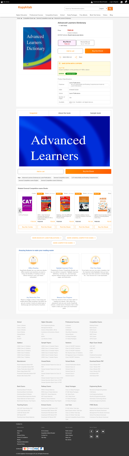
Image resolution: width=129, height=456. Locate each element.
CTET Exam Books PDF (23, 410)
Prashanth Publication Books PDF (26, 373)
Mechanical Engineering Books (98, 390)
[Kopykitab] (24, 7)
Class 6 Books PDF (95, 369)
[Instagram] (97, 437)
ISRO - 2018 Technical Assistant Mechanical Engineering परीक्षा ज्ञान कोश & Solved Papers (45, 217)
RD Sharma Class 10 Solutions (74, 353)
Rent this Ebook (46, 227)
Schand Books (69, 334)
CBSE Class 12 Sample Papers (50, 346)
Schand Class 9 (70, 373)
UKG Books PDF (94, 375)
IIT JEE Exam (93, 332)
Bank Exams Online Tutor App (74, 410)
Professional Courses (36, 15)
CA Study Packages (71, 336)
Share (80, 57)
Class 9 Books (21, 332)
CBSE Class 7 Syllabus (23, 357)
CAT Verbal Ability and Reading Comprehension (85, 177)
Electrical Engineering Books (98, 396)
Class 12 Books (21, 325)
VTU (42, 334)
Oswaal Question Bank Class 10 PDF (51, 382)
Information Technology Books (98, 398)
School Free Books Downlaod (98, 415)
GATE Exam (93, 330)
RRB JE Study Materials (47, 390)
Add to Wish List (67, 57)
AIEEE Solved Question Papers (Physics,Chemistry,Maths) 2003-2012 (103, 216)
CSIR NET (92, 348)
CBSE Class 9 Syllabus (23, 353)
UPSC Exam (93, 338)
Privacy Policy (21, 435)
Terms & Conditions (22, 437)
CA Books (68, 325)
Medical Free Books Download (98, 410)
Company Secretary (95, 357)
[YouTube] (103, 432)
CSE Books (93, 392)
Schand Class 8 (70, 375)
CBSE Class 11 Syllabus (24, 348)
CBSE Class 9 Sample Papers (49, 353)
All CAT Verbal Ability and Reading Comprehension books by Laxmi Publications (87, 85)
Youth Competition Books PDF (25, 367)
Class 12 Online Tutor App (73, 412)
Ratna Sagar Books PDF (24, 371)
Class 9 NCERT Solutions (73, 357)
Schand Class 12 (70, 367)
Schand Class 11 (70, 369)
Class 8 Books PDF (95, 364)
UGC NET (92, 346)
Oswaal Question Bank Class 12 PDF (51, 380)
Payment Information (22, 442)
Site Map (43, 437)
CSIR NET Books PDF (23, 412)
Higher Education (21, 15)
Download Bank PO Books (24, 390)
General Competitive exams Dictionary (51, 180)
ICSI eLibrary (44, 431)
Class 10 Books (21, 330)
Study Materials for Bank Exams (25, 398)
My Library (68, 439)
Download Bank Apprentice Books (26, 396)
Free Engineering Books (48, 325)
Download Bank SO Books (24, 394)
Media (19, 439)
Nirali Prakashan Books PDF (25, 364)
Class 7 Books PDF (95, 367)
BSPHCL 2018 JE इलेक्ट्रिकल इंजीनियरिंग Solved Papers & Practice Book (64, 216)
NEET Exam (93, 334)
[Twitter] (97, 432)
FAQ (18, 433)
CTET (91, 353)
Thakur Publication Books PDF (25, 369)
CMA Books (69, 330)
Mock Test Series (95, 15)
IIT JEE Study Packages (72, 392)
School (62, 15)
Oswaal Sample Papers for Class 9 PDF (52, 378)
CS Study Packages (71, 338)
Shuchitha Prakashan (71, 332)
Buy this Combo (27, 227)
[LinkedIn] (91, 437)
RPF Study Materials (47, 396)
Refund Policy (21, 444)
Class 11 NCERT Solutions (73, 348)
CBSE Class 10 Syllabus (24, 350)
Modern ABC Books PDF (24, 375)
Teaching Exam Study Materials (25, 417)
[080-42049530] (121, 2)
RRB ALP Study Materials (48, 398)
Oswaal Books (21, 334)
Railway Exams (94, 325)
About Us (19, 431)
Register (116, 2)
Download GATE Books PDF (49, 415)
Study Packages (72, 15)
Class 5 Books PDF (95, 371)
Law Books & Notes (46, 338)
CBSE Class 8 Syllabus (23, 355)
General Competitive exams (44, 18)
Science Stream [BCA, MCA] (49, 330)
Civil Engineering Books (96, 394)
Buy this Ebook (103, 227)
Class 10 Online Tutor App (73, 415)
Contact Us (19, 424)
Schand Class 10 (70, 371)
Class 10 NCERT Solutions (73, 350)
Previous (20, 210)
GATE (91, 350)
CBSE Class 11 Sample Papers (49, 348)
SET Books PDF (21, 415)
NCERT (19, 338)
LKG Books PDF (94, 373)
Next (109, 210)
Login (111, 2)
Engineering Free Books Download (99, 408)
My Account (69, 433)
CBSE (18, 336)
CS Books (68, 327)
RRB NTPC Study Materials (48, 394)
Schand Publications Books (73, 364)
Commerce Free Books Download (99, 417)
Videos (105, 15)
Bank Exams (93, 327)
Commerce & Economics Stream (50, 332)
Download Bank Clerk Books (25, 392)
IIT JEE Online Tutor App (72, 408)
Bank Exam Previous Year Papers (26, 401)
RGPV (43, 336)
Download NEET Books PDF (49, 410)
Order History (69, 435)
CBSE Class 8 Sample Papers (49, 355)
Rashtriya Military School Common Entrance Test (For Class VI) (83, 216)
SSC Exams (93, 336)
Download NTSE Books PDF (49, 412)
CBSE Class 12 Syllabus (24, 346)
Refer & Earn (69, 431)
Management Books (46, 327)
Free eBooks (83, 15)
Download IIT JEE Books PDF (49, 408)
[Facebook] (91, 432)
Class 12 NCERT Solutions (73, 346)
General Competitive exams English (28, 180)
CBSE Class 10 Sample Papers (50, 350)
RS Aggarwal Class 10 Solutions (74, 355)
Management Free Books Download (99, 412)
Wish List (68, 437)
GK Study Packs (70, 394)
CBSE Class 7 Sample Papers (49, 357)
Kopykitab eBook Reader (48, 433)
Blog (111, 15)
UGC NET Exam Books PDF (24, 408)
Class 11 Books (21, 327)
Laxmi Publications (74, 82)
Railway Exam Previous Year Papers (51, 401)
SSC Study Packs (70, 396)
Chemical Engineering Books (98, 401)
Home (18, 18)
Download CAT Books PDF (48, 417)
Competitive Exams (52, 15)
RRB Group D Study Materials (49, 392)
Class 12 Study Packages (73, 390)
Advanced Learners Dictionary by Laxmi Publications (36, 177)
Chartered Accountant (96, 355)
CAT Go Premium (23, 215)
